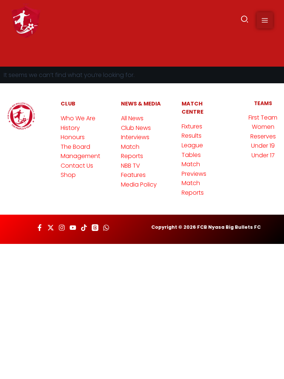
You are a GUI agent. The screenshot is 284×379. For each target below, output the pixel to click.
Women (263, 127)
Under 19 (263, 145)
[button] (245, 20)
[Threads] (95, 227)
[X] (50, 227)
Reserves (263, 136)
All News (132, 118)
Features (133, 175)
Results (192, 135)
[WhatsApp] (106, 227)
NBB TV (130, 165)
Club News (136, 128)
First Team (262, 117)
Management (80, 156)
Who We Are (78, 118)
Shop (68, 175)
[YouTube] (73, 227)
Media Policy (139, 184)
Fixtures (192, 126)
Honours (73, 137)
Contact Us (77, 165)
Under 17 (263, 155)
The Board (75, 146)
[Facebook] (39, 227)
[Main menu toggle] (265, 20)
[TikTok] (84, 227)
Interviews (135, 137)
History (70, 128)
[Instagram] (61, 227)
